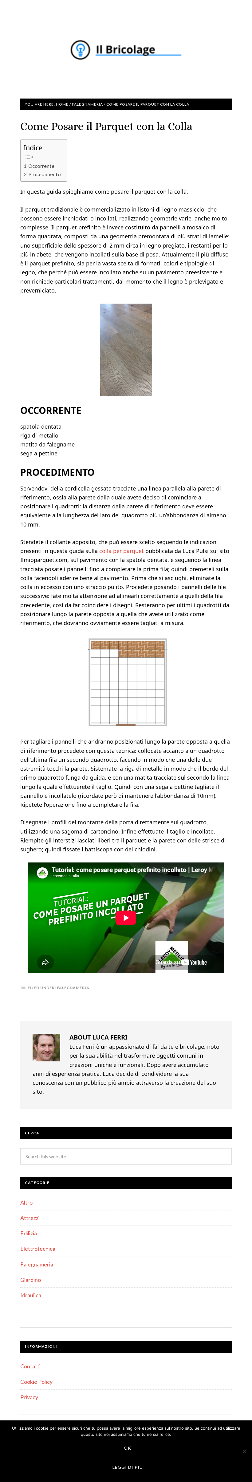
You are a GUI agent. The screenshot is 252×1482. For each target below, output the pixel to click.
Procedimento (44, 174)
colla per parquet (121, 551)
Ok (127, 1448)
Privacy (29, 1397)
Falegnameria (73, 987)
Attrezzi (30, 1217)
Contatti (30, 1366)
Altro (26, 1202)
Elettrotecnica (37, 1248)
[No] (244, 1451)
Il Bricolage (126, 49)
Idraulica (30, 1295)
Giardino (30, 1279)
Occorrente (41, 166)
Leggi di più (127, 1467)
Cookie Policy (36, 1381)
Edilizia (28, 1233)
